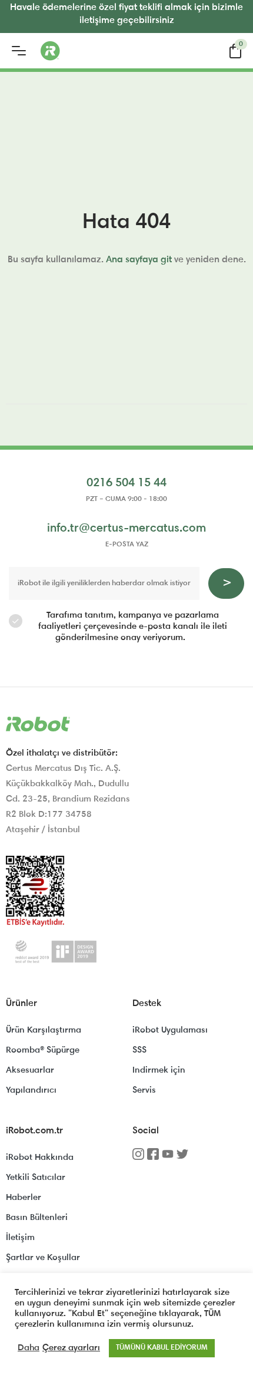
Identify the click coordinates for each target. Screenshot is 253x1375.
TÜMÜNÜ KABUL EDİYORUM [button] (162, 1348)
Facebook (153, 1158)
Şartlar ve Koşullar (43, 1258)
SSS (139, 1050)
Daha (28, 1348)
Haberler (23, 1197)
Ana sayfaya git (139, 260)
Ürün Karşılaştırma (43, 1030)
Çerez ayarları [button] (71, 1348)
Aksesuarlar (30, 1070)
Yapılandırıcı (31, 1090)
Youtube (168, 1158)
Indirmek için (158, 1070)
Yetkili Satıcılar (35, 1177)
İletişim (20, 1238)
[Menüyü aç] (19, 50)
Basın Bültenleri (37, 1218)
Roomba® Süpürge (42, 1050)
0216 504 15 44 (126, 483)
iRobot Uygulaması (170, 1030)
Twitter (182, 1158)
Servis (144, 1090)
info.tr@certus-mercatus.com (126, 529)
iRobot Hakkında (40, 1157)
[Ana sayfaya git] (96, 51)
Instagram (138, 1158)
